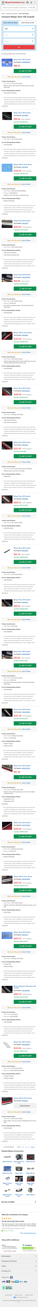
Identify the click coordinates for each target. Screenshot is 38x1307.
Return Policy (18, 1295)
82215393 (25, 550)
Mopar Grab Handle (18, 1184)
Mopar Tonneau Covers (7, 1195)
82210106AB (26, 654)
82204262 (25, 335)
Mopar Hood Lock (19, 1195)
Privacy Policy (29, 1295)
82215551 (25, 602)
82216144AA (26, 391)
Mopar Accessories (12, 13)
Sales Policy (8, 1295)
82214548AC (26, 1044)
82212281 (25, 499)
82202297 (25, 1101)
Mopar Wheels (30, 1195)
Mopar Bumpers (7, 1161)
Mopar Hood (19, 1173)
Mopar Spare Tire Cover (19, 1162)
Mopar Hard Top (7, 1173)
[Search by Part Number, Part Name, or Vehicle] (34, 7)
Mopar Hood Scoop (30, 1184)
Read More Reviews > (30, 1233)
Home (3, 13)
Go (19, 47)
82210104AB (26, 277)
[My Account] (31, 2)
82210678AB (26, 879)
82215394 (25, 115)
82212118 (25, 223)
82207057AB (26, 768)
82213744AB (26, 825)
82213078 (25, 445)
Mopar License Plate (7, 1184)
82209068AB (26, 62)
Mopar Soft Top (30, 1161)
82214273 (25, 935)
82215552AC (26, 990)
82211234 (25, 167)
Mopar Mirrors (30, 1173)
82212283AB (26, 712)
